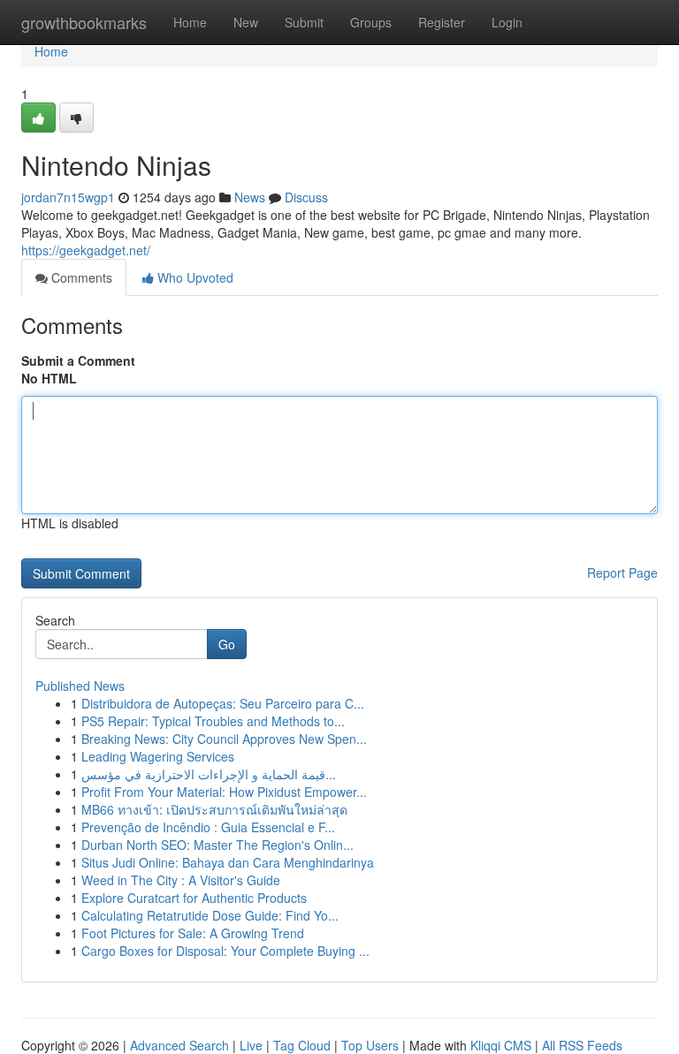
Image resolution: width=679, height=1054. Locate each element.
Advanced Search (179, 1045)
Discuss (306, 197)
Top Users (370, 1045)
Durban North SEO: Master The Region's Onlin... (217, 844)
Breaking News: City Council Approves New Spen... (224, 738)
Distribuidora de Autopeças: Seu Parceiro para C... (222, 703)
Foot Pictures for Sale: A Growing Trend (192, 933)
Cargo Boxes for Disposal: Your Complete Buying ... (225, 950)
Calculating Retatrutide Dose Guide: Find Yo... (210, 915)
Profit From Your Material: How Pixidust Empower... (224, 791)
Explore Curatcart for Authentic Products (194, 897)
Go (226, 644)
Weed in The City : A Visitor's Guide (180, 880)
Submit (304, 22)
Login (507, 22)
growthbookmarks (84, 22)
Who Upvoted (193, 277)
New (245, 22)
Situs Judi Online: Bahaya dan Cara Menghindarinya (227, 862)
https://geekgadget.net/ (85, 250)
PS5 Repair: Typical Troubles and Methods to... (213, 721)
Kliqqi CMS (500, 1045)
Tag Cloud (302, 1045)
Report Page (622, 572)
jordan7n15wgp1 (68, 197)
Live (251, 1045)
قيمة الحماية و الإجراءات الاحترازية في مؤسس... (208, 774)
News (249, 197)
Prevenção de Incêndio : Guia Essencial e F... (208, 827)
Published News (80, 685)
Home (190, 22)
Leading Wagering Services (157, 756)
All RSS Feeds (582, 1045)
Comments (80, 277)
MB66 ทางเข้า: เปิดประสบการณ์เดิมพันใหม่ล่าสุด (214, 809)
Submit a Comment (78, 360)
